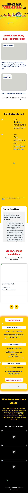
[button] (11, 307)
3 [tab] (18, 386)
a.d (17, 490)
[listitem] (20, 141)
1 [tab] (9, 386)
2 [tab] (13, 386)
